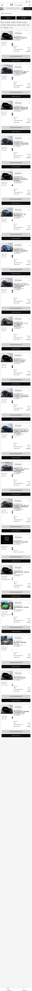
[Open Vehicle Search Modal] (30, 1)
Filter (25, 17)
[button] (16, 56)
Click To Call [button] (16, 60)
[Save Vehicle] (29, 33)
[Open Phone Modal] (26, 1)
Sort (9, 17)
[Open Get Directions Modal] (30, 5)
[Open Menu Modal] (2, 5)
